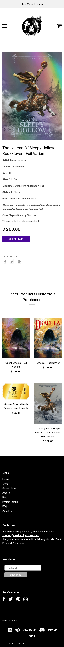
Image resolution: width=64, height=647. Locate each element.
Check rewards (15, 643)
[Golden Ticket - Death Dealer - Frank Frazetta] (16, 392)
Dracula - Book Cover (48, 362)
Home (5, 479)
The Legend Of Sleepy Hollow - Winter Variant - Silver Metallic (48, 432)
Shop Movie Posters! (32, 4)
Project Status (10, 502)
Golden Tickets (10, 488)
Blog (4, 497)
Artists (6, 492)
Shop (5, 483)
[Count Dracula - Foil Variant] (16, 338)
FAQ (4, 506)
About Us (7, 511)
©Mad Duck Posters (11, 620)
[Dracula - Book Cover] (48, 338)
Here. (21, 543)
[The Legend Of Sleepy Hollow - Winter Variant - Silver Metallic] (48, 404)
